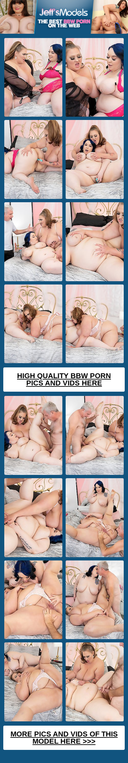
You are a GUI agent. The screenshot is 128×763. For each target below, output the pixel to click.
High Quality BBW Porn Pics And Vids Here (64, 379)
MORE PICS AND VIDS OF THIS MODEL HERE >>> (64, 737)
